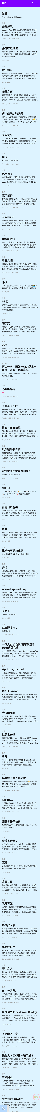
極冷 (4, 3)
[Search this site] (32, 3)
